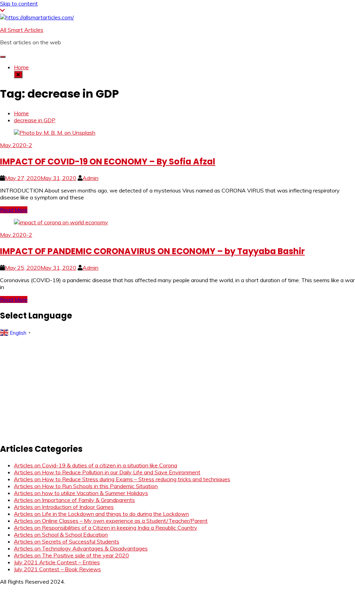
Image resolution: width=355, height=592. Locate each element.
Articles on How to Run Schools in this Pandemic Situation (86, 486)
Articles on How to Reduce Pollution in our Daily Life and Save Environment (107, 472)
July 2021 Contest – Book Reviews (57, 569)
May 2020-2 (16, 145)
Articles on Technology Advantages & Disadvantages (81, 548)
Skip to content (19, 3)
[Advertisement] (177, 387)
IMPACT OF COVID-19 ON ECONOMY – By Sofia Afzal (107, 161)
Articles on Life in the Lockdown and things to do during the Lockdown (101, 513)
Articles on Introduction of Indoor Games (64, 506)
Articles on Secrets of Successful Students (66, 541)
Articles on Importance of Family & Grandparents (74, 499)
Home (21, 67)
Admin (90, 177)
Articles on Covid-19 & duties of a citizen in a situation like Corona (95, 465)
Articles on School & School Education (61, 534)
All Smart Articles (21, 29)
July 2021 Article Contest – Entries (57, 562)
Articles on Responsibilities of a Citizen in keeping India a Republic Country (105, 527)
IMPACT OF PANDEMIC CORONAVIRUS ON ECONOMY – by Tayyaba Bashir (152, 251)
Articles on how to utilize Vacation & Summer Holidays (81, 493)
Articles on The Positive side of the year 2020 (71, 555)
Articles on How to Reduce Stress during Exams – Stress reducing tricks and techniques (122, 479)
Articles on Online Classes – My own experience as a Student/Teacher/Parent (111, 520)
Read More (13, 209)
